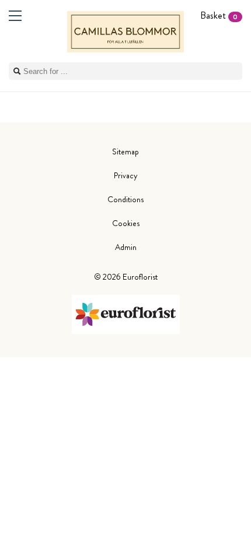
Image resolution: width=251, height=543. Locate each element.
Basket (219, 15)
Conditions (125, 199)
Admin (126, 247)
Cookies (126, 223)
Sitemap (125, 151)
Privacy (126, 175)
